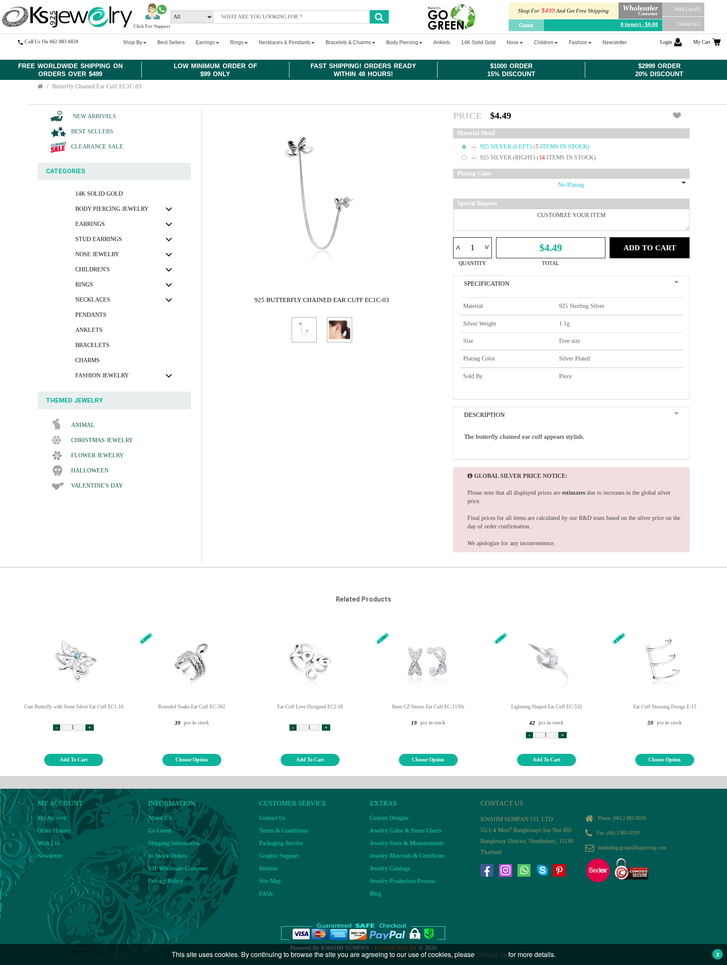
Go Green (159, 830)
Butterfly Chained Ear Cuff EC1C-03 (96, 86)
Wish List (48, 843)
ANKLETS (89, 330)
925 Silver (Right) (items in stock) (538, 157)
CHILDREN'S (92, 269)
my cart (701, 42)
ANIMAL (83, 425)
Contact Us (688, 24)
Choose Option (191, 760)
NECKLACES (92, 300)
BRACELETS (92, 345)
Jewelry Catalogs (390, 868)
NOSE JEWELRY (97, 254)
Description (484, 414)
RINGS (84, 284)
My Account (51, 818)
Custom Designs (389, 818)
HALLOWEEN (90, 470)
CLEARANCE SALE (97, 146)
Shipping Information (174, 843)
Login (666, 42)
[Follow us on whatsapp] (523, 870)
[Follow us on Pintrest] (559, 870)
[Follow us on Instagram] (505, 870)
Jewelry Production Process (402, 881)
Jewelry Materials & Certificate (407, 856)
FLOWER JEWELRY (97, 455)
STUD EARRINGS (98, 239)
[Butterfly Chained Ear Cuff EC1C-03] (304, 329)
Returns (268, 868)
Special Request (477, 203)
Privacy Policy (165, 881)
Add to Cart (650, 248)
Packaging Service (281, 843)
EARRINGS (90, 224)
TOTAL (550, 263)
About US (160, 818)
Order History (54, 830)
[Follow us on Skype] (542, 870)
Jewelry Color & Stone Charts (405, 830)
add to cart (74, 760)
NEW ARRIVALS (93, 116)
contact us (491, 954)
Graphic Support (279, 856)
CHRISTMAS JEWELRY (102, 440)
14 (543, 157)
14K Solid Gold (99, 194)
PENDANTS (90, 315)
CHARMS (87, 360)
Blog (375, 894)
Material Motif (476, 133)
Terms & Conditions (283, 830)
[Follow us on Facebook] (486, 870)
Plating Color (474, 173)
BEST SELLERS (92, 131)
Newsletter (50, 856)
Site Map (270, 881)
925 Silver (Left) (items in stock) (534, 146)
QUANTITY (472, 263)
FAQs (266, 894)
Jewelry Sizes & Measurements (406, 843)
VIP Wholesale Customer (178, 868)
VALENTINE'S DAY (97, 485)
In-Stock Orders (167, 856)
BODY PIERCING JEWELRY (112, 209)
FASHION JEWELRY (102, 375)
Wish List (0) (687, 9)
